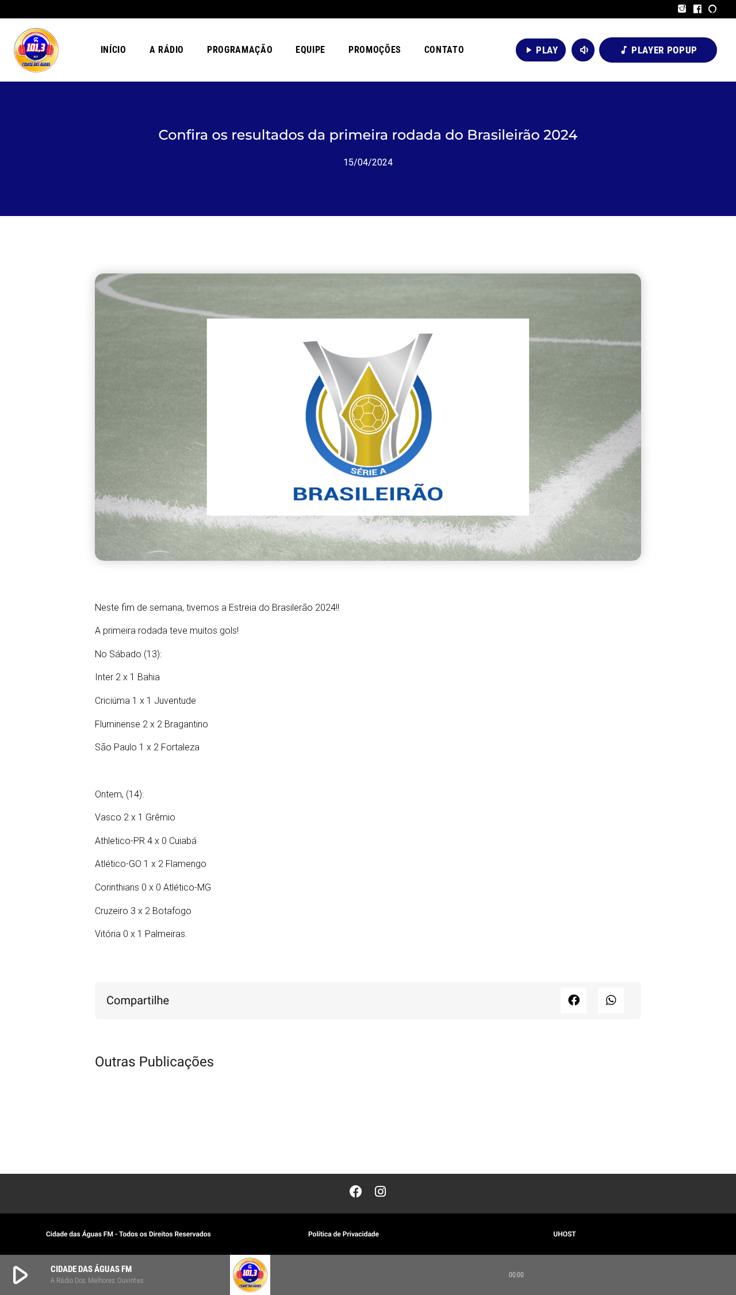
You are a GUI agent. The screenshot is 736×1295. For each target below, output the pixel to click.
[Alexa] (713, 9)
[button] (573, 1000)
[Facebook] (698, 9)
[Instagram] (682, 9)
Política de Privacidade (343, 1234)
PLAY (540, 50)
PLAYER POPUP (658, 50)
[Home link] (36, 50)
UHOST (564, 1234)
